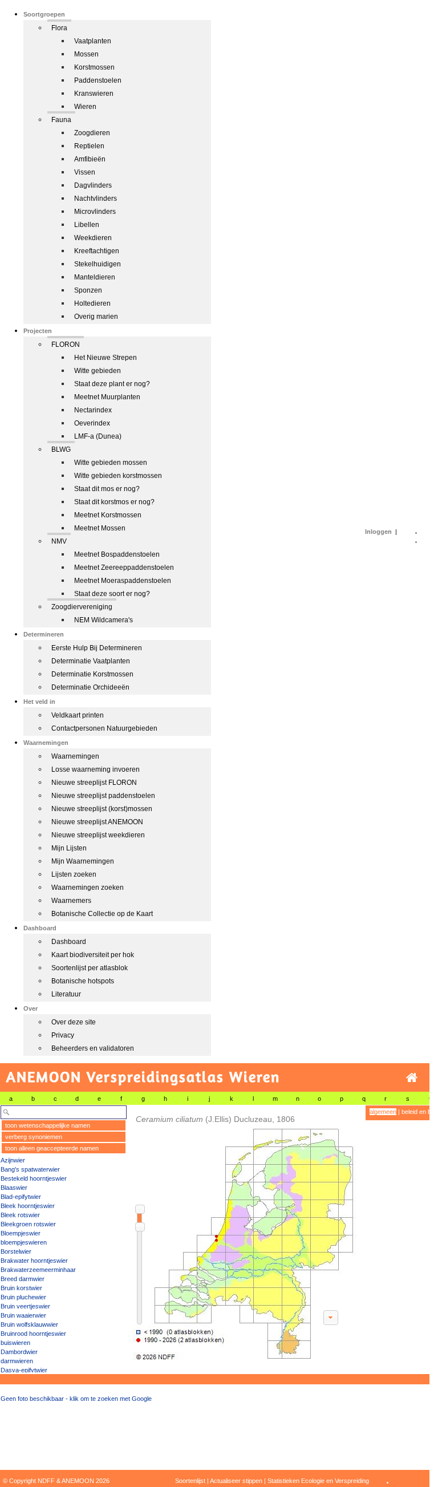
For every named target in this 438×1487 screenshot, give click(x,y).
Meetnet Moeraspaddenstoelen (122, 581)
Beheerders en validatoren (92, 1048)
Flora (59, 28)
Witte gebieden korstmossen (118, 476)
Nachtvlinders (95, 198)
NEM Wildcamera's (103, 620)
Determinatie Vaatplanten (90, 661)
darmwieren (17, 1361)
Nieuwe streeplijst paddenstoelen (103, 796)
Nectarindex (93, 410)
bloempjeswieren (24, 1242)
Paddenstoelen (97, 80)
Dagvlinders (93, 185)
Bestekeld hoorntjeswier (34, 1178)
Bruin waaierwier (23, 1315)
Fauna (61, 120)
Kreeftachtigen (96, 251)
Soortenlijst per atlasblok (89, 968)
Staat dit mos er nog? (107, 489)
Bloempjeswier (20, 1233)
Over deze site (73, 1022)
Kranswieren (93, 94)
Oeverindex (92, 423)
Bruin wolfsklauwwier (29, 1324)
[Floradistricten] (243, 1232)
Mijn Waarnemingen (82, 861)
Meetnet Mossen (99, 528)
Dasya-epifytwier (24, 1370)
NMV (59, 541)
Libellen (86, 225)
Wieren (85, 107)
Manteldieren (94, 277)
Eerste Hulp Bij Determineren (96, 648)
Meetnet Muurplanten (107, 397)
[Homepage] (411, 1078)
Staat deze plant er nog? (112, 384)
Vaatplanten (92, 41)
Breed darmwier (22, 1278)
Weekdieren (93, 238)
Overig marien (96, 317)
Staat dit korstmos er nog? (114, 502)
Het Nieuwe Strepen (105, 358)
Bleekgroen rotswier (28, 1224)
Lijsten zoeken (73, 874)
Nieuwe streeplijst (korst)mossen (101, 809)
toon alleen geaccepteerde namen (52, 1148)
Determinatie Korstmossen (92, 674)
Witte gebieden (97, 371)
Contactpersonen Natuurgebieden (104, 728)
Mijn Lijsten (69, 848)
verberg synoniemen (33, 1136)
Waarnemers (71, 901)
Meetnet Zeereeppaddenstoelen (124, 568)
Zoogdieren (92, 133)
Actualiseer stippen (236, 1480)
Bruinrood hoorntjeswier (33, 1333)
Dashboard (68, 942)
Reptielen (89, 146)
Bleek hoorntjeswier (28, 1205)
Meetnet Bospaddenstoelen (117, 554)
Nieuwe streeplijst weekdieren (98, 835)
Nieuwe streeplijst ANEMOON (97, 822)
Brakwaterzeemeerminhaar (38, 1269)
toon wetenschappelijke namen (47, 1125)
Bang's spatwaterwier (30, 1169)
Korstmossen (94, 67)
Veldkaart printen (77, 715)
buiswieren (15, 1342)
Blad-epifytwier (21, 1196)
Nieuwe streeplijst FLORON (94, 783)
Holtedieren (92, 303)
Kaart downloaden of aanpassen (330, 1317)
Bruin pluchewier (23, 1297)
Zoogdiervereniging (81, 607)
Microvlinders (95, 212)
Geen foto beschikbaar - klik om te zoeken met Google (76, 1398)
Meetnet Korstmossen (107, 515)
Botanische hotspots (82, 981)
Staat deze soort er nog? (112, 594)
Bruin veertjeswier (25, 1306)
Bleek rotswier (20, 1215)
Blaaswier (14, 1187)
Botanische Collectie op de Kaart (102, 914)
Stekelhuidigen (97, 264)
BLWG (61, 449)
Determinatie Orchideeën (90, 687)
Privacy (62, 1035)
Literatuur (66, 994)
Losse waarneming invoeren (95, 769)
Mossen (86, 54)
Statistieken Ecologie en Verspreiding (318, 1480)
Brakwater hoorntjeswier (34, 1260)
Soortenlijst (190, 1480)
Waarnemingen (75, 756)
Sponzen (88, 290)
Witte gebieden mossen (110, 463)
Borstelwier (16, 1251)
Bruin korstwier (21, 1288)
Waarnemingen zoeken (87, 888)
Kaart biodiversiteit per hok (92, 955)
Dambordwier (19, 1351)
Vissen (84, 172)
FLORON (65, 345)
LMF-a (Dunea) (97, 436)
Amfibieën (90, 159)
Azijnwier (13, 1160)
